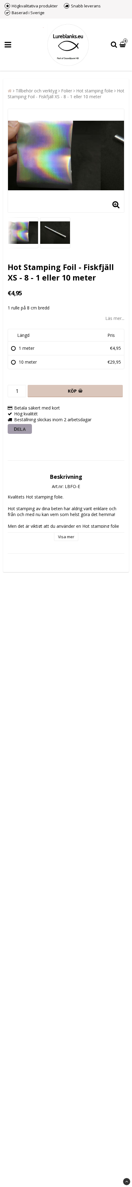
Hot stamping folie (94, 91)
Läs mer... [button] (114, 318)
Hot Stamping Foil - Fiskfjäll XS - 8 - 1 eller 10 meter (66, 93)
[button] (123, 44)
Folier (66, 91)
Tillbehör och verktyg (36, 91)
